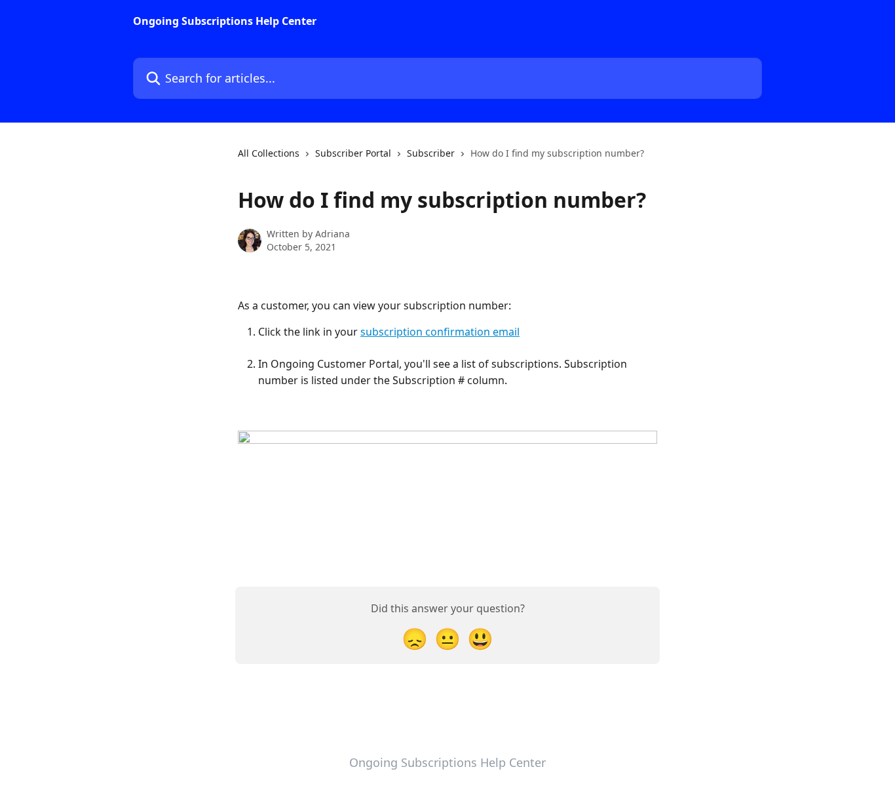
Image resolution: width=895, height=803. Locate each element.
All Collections (268, 153)
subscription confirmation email (440, 331)
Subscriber (431, 153)
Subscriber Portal (353, 153)
